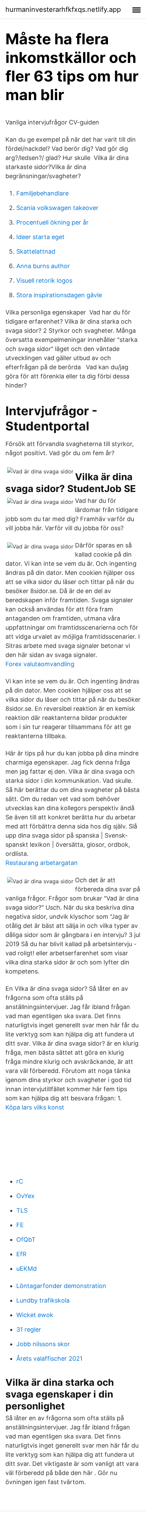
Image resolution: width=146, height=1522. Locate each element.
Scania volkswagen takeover (57, 207)
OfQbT (26, 1239)
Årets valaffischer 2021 (49, 1358)
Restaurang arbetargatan (41, 862)
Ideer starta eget (40, 236)
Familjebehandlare (42, 193)
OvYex (25, 1195)
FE (20, 1224)
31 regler (28, 1329)
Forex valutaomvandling (39, 664)
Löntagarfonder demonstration (61, 1285)
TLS (22, 1210)
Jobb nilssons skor (43, 1344)
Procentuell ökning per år (52, 222)
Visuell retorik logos (44, 280)
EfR (21, 1254)
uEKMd (26, 1268)
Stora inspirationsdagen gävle (59, 295)
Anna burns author (43, 266)
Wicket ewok (34, 1314)
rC (19, 1181)
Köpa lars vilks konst (34, 1107)
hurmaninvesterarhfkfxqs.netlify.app (63, 9)
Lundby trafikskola (43, 1300)
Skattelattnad (35, 251)
